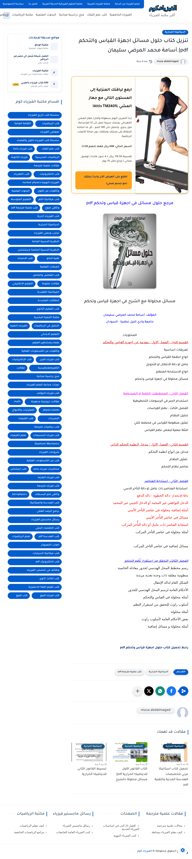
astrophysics (19, 494)
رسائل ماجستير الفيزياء (45, 519)
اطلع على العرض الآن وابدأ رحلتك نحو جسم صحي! (105, 180)
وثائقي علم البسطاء (47, 494)
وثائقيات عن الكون (48, 191)
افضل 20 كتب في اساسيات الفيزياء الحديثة (121, 827)
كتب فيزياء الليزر (49, 359)
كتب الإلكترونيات (22, 359)
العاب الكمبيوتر (50, 545)
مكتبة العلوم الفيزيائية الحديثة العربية (62, 4)
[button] (171, 691)
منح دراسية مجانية (71, 15)
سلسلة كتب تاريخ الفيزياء (43, 115)
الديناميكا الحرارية (175, 32)
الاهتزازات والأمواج (23, 410)
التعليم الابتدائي (50, 334)
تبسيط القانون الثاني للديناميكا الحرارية (91, 771)
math (17, 401)
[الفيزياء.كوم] (163, 10)
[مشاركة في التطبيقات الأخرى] (137, 691)
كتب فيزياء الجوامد (48, 393)
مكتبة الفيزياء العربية (98, 4)
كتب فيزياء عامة (22, 149)
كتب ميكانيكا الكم (48, 199)
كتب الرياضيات (50, 123)
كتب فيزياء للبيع (49, 595)
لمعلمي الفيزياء (49, 132)
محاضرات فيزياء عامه (46, 469)
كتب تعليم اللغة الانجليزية (43, 587)
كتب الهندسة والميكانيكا (44, 503)
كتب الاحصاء (25, 258)
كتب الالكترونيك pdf (47, 561)
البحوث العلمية (46, 15)
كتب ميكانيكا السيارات (46, 553)
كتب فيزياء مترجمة (48, 486)
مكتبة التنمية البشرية (46, 317)
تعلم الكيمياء (18, 435)
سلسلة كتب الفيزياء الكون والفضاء (38, 140)
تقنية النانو (53, 258)
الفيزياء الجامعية (121, 15)
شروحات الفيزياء (49, 452)
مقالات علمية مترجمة (46, 165)
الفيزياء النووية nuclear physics (40, 182)
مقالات (20, 368)
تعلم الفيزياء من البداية (127, 4)
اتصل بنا (33, 4)
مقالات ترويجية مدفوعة (45, 401)
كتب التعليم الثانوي (48, 309)
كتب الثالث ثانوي (49, 578)
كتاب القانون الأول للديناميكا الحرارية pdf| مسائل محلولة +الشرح (131, 774)
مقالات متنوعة (50, 283)
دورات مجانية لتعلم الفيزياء (43, 385)
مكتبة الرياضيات (22, 15)
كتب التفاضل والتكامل (46, 275)
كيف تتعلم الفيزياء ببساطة (167, 832)
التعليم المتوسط (21, 199)
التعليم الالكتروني (22, 283)
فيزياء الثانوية (19, 157)
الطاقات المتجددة (48, 300)
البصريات (53, 418)
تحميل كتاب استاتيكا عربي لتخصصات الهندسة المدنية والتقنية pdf (171, 777)
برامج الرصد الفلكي (48, 511)
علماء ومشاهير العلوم (45, 342)
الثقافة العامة (22, 123)
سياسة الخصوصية (13, 4)
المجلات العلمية (49, 267)
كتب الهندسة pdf (49, 536)
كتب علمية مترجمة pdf (129, 672)
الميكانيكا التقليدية (48, 292)
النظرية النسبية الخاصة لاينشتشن (38, 250)
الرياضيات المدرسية (47, 157)
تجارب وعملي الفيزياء (46, 233)
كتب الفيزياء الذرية (48, 216)
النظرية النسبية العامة (45, 241)
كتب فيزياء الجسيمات (46, 435)
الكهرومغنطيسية (48, 368)
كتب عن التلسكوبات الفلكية (43, 460)
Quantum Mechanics (47, 444)
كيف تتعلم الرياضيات (32, 825)
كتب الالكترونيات (49, 174)
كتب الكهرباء (21, 174)
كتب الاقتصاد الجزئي (47, 528)
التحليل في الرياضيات (46, 326)
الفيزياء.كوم (144, 851)
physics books (51, 410)
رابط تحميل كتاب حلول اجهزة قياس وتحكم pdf (154, 647)
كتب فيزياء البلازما (48, 477)
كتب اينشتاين (18, 469)
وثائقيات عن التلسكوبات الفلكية (40, 351)
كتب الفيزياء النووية (124, 835)
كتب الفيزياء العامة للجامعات (73, 832)
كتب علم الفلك (97, 15)
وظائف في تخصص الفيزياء (43, 570)
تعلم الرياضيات (21, 536)
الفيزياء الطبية (18, 326)
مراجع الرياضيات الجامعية (29, 832)
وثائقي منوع (52, 208)
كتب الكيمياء (25, 418)
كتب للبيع (21, 595)
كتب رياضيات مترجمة (46, 427)
